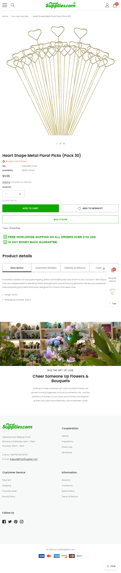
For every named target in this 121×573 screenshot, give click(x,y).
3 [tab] (64, 143)
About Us (66, 480)
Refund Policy (68, 491)
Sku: (4, 166)
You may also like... (20, 16)
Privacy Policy (8, 496)
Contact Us (67, 485)
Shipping (6, 182)
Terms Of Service (70, 496)
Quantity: (7, 187)
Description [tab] (16, 267)
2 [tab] (60, 143)
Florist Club (67, 447)
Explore (65, 436)
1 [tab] (57, 143)
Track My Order (9, 491)
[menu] (4, 5)
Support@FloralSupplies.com (24, 459)
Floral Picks (15, 228)
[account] (107, 5)
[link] (17, 426)
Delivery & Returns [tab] (75, 267)
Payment (6, 480)
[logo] (60, 5)
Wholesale (67, 452)
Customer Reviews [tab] (46, 267)
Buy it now (60, 219)
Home (5, 16)
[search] (13, 5)
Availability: (7, 170)
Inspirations (67, 441)
